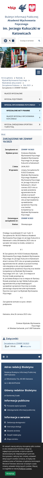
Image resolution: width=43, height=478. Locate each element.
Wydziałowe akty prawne (11, 83)
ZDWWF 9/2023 (27, 218)
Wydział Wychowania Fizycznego (14, 80)
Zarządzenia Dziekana (10, 85)
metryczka (26, 346)
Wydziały (19, 78)
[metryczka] (39, 356)
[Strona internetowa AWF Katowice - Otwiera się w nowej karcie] (22, 8)
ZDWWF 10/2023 (27, 149)
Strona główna (7, 78)
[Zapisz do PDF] (7, 357)
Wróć (3, 134)
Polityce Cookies (25, 469)
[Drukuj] (4, 357)
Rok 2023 (26, 85)
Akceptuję (10, 474)
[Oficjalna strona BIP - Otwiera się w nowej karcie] (11, 8)
